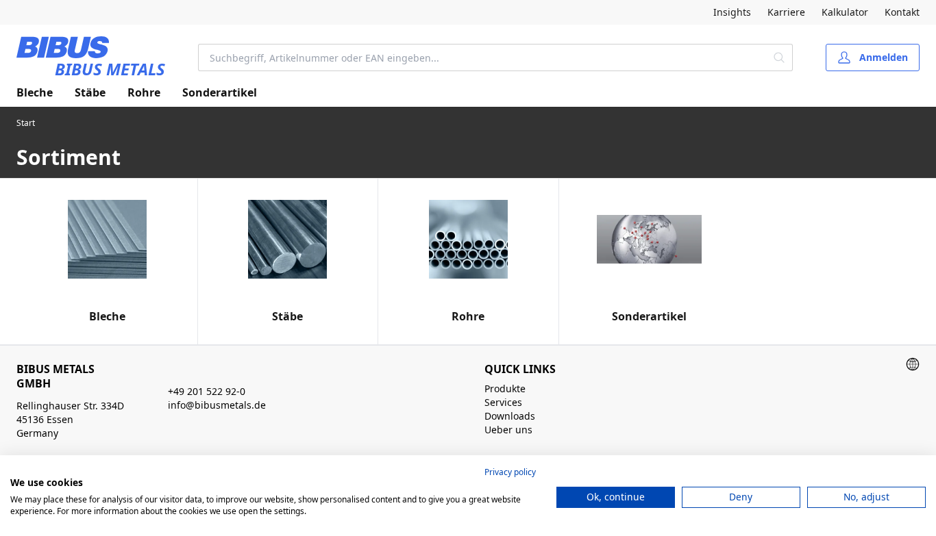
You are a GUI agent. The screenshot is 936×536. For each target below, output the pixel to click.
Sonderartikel (219, 92)
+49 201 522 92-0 (206, 391)
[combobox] (482, 57)
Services (503, 402)
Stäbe (90, 92)
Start (25, 123)
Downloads (509, 415)
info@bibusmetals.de (217, 404)
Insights (732, 11)
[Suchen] (780, 57)
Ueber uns (508, 429)
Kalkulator (845, 11)
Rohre (143, 92)
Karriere (786, 11)
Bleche (34, 92)
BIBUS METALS (110, 69)
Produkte (505, 388)
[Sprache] (913, 364)
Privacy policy (510, 472)
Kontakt (902, 11)
